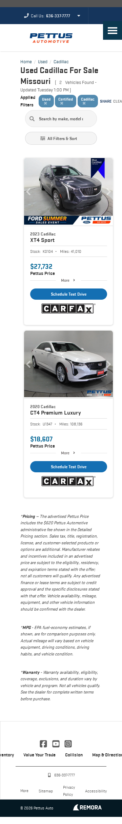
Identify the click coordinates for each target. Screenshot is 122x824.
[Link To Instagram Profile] (68, 743)
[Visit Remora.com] (87, 808)
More (65, 280)
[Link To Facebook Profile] (44, 743)
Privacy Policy (69, 790)
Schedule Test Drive (68, 294)
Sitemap (46, 791)
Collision (74, 754)
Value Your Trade (39, 754)
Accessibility (96, 791)
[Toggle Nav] (112, 30)
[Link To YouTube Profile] (56, 743)
